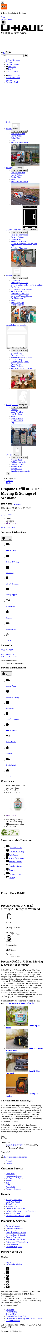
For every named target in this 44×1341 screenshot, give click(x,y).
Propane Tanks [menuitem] (16, 469)
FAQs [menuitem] (13, 140)
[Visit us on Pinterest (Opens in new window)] (7, 1277)
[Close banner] (2, 2)
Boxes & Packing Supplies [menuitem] (16, 325)
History (8, 640)
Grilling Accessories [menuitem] (18, 462)
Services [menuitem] (14, 416)
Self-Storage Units (13, 1213)
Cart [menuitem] (10, 69)
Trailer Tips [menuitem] (15, 138)
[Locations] (10, 53)
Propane (17, 455)
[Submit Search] (26, 55)
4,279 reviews (18, 504)
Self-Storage (10, 573)
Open (3, 17)
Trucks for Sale (11, 629)
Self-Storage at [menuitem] (19, 283)
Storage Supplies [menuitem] (17, 305)
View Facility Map (8, 527)
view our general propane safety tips (20, 1003)
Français (9, 1161)
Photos (11, 523)
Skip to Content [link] (7, 19)
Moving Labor (24, 405)
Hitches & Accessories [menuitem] (19, 142)
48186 (8, 483)
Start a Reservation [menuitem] (18, 134)
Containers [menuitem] (14, 230)
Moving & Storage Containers (21, 1211)
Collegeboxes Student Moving (18, 1242)
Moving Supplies (11, 595)
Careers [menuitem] (9, 62)
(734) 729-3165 (7, 514)
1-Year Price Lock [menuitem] (13, 60)
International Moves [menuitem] (18, 241)
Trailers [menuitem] (9, 129)
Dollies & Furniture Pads (15, 1208)
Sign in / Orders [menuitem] (14, 75)
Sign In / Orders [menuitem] (12, 71)
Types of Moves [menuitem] (17, 418)
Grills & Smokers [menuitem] (17, 464)
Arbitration (10, 1310)
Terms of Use (11, 1314)
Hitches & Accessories (14, 1228)
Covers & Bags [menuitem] (17, 359)
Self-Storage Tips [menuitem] (17, 303)
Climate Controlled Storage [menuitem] (21, 289)
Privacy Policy (11, 1312)
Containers (30, 229)
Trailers (16, 129)
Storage (16, 275)
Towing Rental (11, 1206)
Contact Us (10, 1174)
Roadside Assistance (14, 1176)
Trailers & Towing (12, 562)
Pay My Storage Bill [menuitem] (18, 298)
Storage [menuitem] (9, 275)
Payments (9, 1180)
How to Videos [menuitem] (16, 136)
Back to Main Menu (19, 131)
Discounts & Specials (14, 1247)
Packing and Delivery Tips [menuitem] (24, 244)
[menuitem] (27, 173)
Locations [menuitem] (12, 67)
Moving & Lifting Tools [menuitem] (20, 362)
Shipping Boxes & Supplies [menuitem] (21, 357)
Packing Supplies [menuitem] (17, 355)
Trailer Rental (11, 1204)
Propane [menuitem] (9, 455)
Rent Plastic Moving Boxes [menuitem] (21, 368)
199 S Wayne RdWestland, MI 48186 (8, 655)
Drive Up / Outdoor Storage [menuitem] (21, 296)
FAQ (8, 1185)
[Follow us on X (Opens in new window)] (7, 1284)
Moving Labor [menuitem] (12, 405)
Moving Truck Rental (14, 1200)
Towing (9, 168)
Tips (7, 1183)
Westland (9, 481)
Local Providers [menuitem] (17, 412)
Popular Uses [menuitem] (16, 239)
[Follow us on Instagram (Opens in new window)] (7, 1274)
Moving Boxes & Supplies (16, 1235)
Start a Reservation (18, 173)
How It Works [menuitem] (16, 414)
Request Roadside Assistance (15, 1157)
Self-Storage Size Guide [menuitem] (20, 294)
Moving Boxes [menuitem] (16, 353)
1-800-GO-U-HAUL (14, 1145)
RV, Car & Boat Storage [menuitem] (20, 291)
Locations (13, 1321)
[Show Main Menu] (3, 23)
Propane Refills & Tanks (15, 1239)
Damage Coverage (13, 1237)
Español (9, 1163)
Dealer (8, 1262)
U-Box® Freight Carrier (15, 1264)
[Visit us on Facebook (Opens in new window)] (7, 1270)
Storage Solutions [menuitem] (17, 366)
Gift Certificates (12, 1244)
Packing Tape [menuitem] (16, 364)
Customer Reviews (13, 1189)
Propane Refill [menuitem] (16, 460)
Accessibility (11, 1187)
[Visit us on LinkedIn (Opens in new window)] (7, 1281)
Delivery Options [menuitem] (17, 237)
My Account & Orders (14, 1178)
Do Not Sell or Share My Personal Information (24, 1318)
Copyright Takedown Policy (17, 1316)
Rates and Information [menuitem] (19, 235)
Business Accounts (13, 1226)
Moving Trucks (11, 550)
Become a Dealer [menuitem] (12, 64)
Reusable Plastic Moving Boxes (18, 1216)
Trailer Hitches (11, 606)
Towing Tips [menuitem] (15, 177)
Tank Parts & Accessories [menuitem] (20, 471)
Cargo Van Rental (13, 1202)
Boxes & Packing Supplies (16, 348)
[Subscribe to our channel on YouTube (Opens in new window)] (8, 1287)
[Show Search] (7, 52)
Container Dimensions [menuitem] (19, 248)
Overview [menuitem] (14, 410)
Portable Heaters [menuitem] (17, 466)
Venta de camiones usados (16, 1233)
